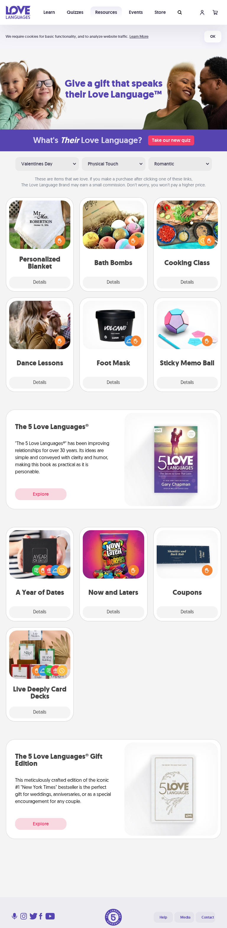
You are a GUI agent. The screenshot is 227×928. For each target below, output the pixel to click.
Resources (106, 12)
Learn (49, 12)
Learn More (138, 36)
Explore (41, 494)
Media (185, 917)
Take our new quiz (171, 140)
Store (160, 12)
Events (136, 12)
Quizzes (75, 12)
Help (163, 917)
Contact (208, 917)
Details (39, 282)
